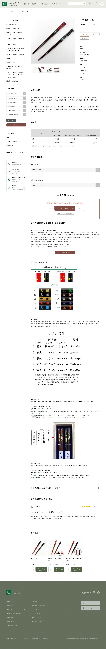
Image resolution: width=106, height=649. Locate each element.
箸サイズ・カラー (36, 165)
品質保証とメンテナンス (39, 606)
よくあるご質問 (36, 618)
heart (80, 208)
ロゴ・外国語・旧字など (64, 252)
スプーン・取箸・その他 (13, 141)
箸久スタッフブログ (38, 622)
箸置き (8, 138)
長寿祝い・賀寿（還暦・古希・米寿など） (15, 33)
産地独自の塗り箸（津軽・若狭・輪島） (14, 67)
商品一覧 (26, 4)
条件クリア (11, 120)
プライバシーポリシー (23, 639)
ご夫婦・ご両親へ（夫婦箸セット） (15, 40)
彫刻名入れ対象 (84, 34)
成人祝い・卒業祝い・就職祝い (15, 55)
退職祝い (8, 58)
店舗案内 (35, 4)
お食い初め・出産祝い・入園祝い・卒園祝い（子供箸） (15, 50)
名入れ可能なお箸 (11, 24)
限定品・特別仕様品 (12, 81)
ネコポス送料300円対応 (84, 38)
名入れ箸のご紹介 (12, 626)
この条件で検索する (15, 125)
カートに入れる (64, 208)
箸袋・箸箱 (9, 145)
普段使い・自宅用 (11, 62)
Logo (10, 4)
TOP (7, 11)
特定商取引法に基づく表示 (40, 639)
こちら (38, 409)
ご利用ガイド (55, 4)
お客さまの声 (36, 614)
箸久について (10, 606)
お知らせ (34, 610)
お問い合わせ (10, 639)
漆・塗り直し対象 (95, 34)
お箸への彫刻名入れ (37, 180)
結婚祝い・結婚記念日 (12, 28)
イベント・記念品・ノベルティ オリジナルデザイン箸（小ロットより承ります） (15, 75)
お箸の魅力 (9, 618)
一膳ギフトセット (11, 45)
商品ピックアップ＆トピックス (16, 153)
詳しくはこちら (40, 569)
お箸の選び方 (44, 4)
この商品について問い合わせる (65, 213)
